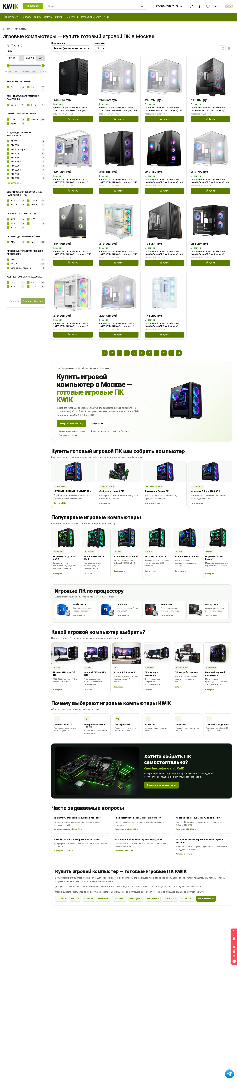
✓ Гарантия (124, 431)
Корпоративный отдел (91, 17)
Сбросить (14, 301)
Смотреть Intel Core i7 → (126, 829)
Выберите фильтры (33, 301)
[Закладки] (208, 6)
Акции (106, 17)
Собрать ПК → (98, 423)
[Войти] (192, 6)
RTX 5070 (74, 899)
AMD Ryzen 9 (153, 899)
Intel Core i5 (103, 899)
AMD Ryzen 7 (136, 899)
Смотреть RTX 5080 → (125, 851)
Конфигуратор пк (11, 17)
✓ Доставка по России (67, 435)
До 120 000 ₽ (170, 899)
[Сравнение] (200, 6)
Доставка (48, 17)
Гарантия (59, 17)
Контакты (26, 17)
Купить (74, 119)
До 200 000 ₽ (187, 899)
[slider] (8, 65)
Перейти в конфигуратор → (161, 785)
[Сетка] (223, 48)
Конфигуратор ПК (206, 899)
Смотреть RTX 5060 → (186, 829)
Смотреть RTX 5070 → (64, 851)
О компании (72, 17)
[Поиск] (142, 6)
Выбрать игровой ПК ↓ (71, 423)
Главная (6, 29)
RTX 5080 (88, 899)
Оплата (37, 17)
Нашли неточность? (234, 944)
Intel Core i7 (119, 899)
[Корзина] (216, 6)
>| (179, 353)
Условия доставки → (185, 854)
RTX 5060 (61, 899)
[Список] (229, 48)
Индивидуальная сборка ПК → (68, 829)
